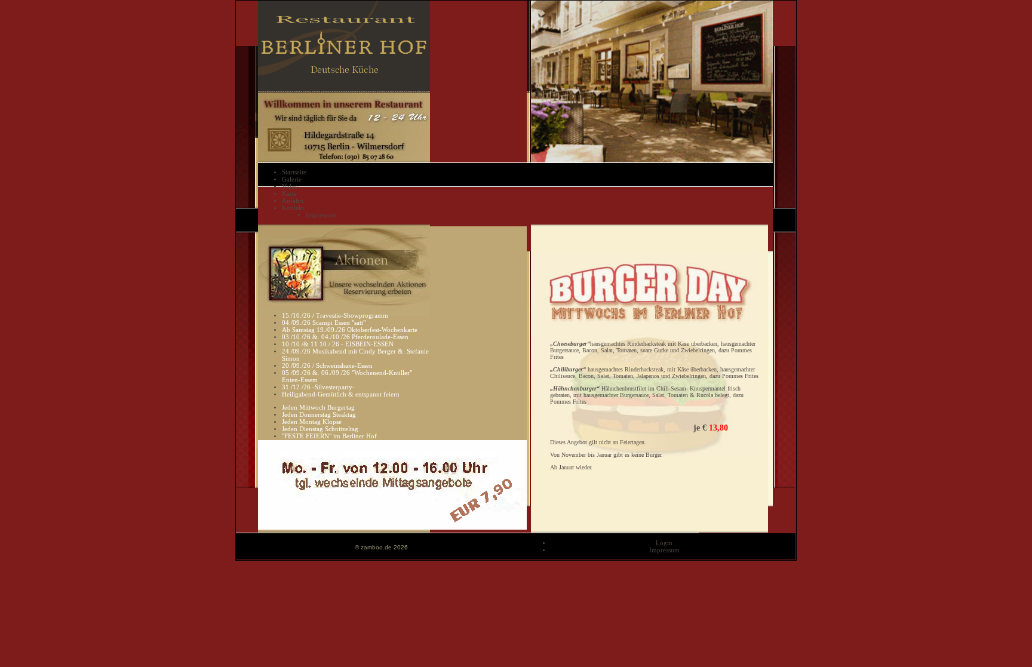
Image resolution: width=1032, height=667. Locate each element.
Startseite (294, 172)
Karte (289, 193)
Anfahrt (292, 200)
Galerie (292, 179)
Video (290, 186)
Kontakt (293, 207)
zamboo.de (376, 547)
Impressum (321, 215)
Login (664, 542)
